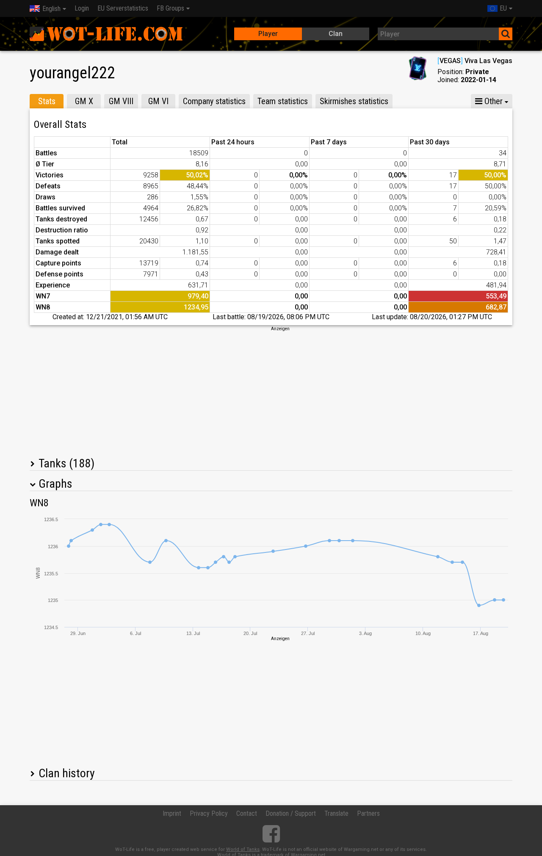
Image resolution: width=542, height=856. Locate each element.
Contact (246, 813)
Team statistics (282, 101)
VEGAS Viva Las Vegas (474, 61)
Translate (336, 813)
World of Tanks (243, 849)
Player (268, 34)
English (51, 9)
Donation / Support (290, 813)
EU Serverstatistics (122, 8)
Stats (46, 101)
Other (492, 101)
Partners (368, 813)
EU (503, 8)
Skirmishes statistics (354, 101)
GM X (84, 101)
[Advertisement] (271, 391)
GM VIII (121, 101)
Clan (336, 34)
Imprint (172, 813)
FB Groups (170, 8)
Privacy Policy (209, 813)
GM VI (158, 101)
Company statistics (214, 101)
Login (82, 8)
